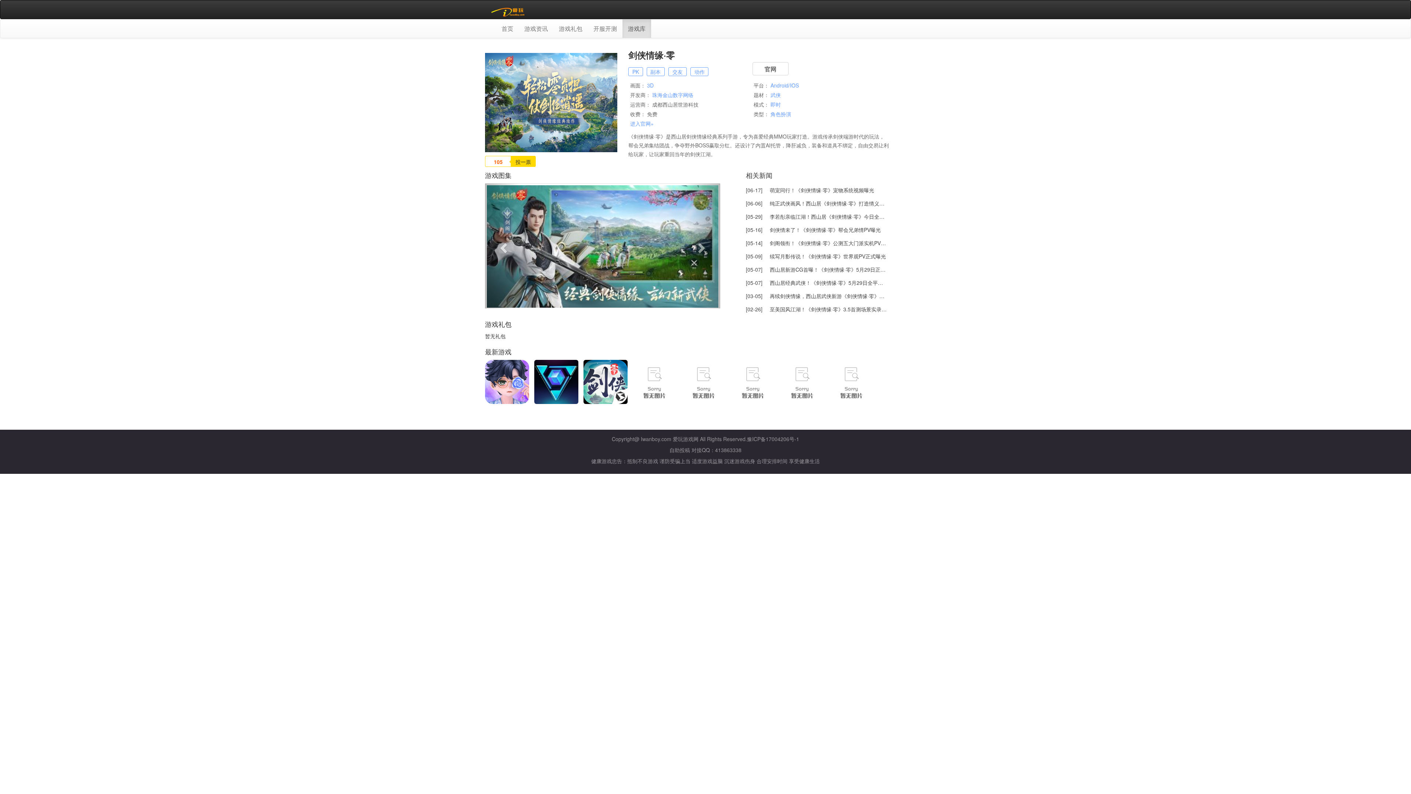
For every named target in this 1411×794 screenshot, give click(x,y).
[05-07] (817, 269)
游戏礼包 (570, 28)
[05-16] (813, 229)
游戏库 (637, 28)
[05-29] (817, 216)
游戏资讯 (536, 28)
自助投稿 (679, 450)
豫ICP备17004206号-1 (773, 439)
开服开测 (605, 28)
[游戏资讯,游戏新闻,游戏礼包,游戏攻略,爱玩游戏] (509, 9)
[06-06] (817, 203)
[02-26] (817, 309)
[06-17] (810, 190)
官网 (770, 69)
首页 (507, 28)
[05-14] (817, 243)
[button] (502, 245)
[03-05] (817, 296)
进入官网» (642, 123)
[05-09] (816, 256)
